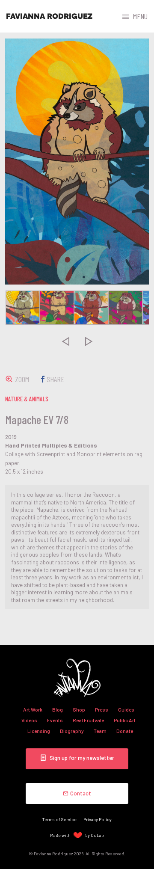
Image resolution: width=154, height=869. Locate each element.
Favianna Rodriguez (49, 16)
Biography (72, 731)
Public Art (125, 720)
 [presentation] (65, 341)
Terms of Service (59, 819)
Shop (79, 709)
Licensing (38, 731)
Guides (126, 709)
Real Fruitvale (88, 720)
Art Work (32, 709)
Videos (29, 720)
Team (100, 731)
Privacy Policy (97, 819)
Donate (124, 731)
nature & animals (26, 399)
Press (101, 709)
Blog (57, 709)
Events (55, 720)
